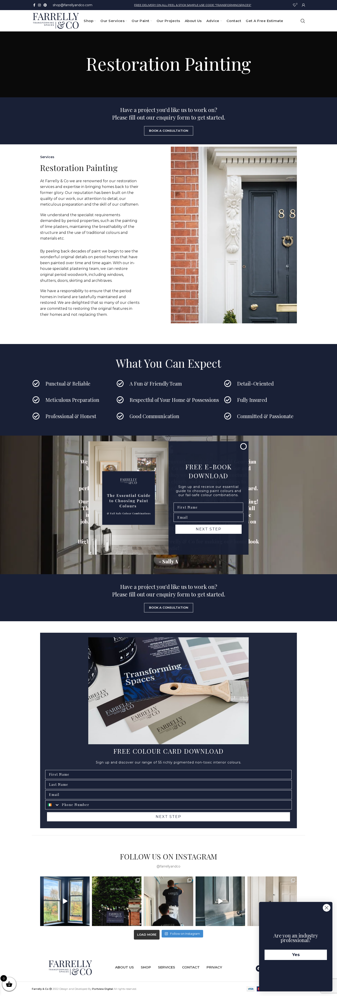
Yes (296, 954)
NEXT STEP (208, 529)
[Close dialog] (243, 446)
